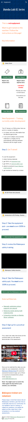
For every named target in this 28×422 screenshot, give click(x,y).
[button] (2, 2)
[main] (14, 9)
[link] (14, 55)
